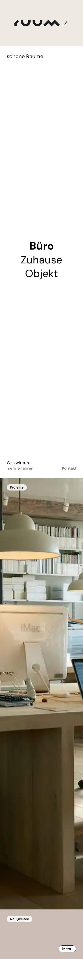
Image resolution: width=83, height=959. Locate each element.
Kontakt (69, 468)
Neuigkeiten (19, 919)
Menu (67, 949)
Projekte (16, 487)
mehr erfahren (20, 468)
